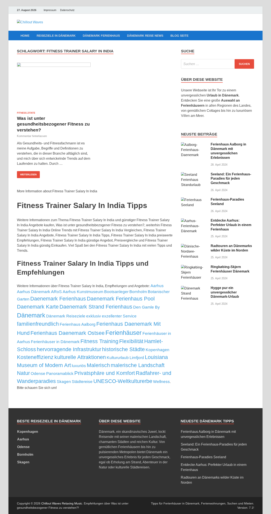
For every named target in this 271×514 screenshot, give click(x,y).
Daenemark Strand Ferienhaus (95, 307)
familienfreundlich (38, 324)
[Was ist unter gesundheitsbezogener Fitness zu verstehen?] (54, 85)
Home (25, 35)
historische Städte (123, 349)
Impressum (50, 10)
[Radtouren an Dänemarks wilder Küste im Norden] (194, 246)
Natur (23, 373)
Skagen (64, 381)
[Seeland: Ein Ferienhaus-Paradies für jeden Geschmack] (194, 174)
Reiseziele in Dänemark (56, 35)
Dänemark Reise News (145, 35)
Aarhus (157, 286)
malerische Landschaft (138, 365)
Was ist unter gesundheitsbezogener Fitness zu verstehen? (53, 124)
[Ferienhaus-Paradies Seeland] (194, 200)
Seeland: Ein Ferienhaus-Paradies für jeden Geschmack (231, 178)
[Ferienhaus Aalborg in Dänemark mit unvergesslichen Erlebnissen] (194, 145)
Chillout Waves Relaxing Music (61, 503)
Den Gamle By (146, 307)
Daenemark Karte (38, 307)
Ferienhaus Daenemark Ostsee (67, 333)
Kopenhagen (157, 350)
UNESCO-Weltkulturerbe (122, 381)
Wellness (161, 381)
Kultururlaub (118, 357)
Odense (38, 373)
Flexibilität (131, 341)
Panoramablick (59, 373)
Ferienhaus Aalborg (77, 324)
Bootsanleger (116, 291)
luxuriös (79, 365)
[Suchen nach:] (217, 64)
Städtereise (82, 381)
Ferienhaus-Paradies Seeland (203, 457)
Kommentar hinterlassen (32, 136)
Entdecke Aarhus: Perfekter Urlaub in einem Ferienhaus (231, 225)
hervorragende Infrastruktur (69, 349)
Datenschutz (67, 10)
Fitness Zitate (26, 113)
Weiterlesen (28, 174)
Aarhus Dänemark (33, 291)
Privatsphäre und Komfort (104, 373)
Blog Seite (179, 35)
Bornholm (138, 291)
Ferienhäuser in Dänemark (55, 341)
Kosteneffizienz (35, 357)
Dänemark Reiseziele (65, 316)
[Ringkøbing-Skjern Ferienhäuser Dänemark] (194, 267)
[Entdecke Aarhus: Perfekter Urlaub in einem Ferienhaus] (194, 221)
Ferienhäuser (123, 332)
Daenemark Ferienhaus (58, 299)
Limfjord (137, 357)
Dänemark (31, 315)
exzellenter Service (119, 316)
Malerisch (98, 365)
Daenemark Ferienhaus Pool (121, 299)
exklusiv (93, 316)
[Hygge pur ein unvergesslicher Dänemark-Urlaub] (194, 288)
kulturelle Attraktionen (80, 357)
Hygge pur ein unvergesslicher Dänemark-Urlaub (225, 292)
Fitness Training (99, 341)
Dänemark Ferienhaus (101, 35)
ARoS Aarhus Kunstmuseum (77, 291)
